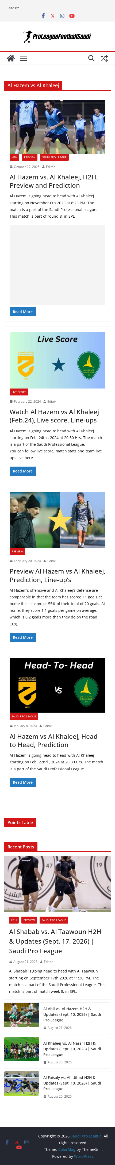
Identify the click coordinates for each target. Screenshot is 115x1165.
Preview (29, 157)
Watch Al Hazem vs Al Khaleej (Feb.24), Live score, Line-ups (54, 415)
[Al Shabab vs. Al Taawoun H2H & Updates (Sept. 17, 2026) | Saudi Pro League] (57, 884)
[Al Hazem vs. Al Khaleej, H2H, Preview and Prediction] (57, 126)
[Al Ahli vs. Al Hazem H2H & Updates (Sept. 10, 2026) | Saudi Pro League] (21, 1018)
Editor (50, 166)
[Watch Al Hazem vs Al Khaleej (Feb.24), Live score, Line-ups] (57, 360)
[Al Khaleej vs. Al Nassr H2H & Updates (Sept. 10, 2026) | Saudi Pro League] (21, 1052)
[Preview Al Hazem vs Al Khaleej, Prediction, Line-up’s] (57, 520)
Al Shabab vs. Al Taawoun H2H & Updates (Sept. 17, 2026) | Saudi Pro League (55, 941)
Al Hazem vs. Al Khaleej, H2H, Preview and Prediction (54, 181)
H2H (14, 157)
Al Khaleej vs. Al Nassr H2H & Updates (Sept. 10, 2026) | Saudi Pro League (72, 1049)
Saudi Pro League (54, 157)
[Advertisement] (57, 265)
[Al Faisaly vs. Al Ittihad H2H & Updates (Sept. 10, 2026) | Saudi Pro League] (21, 1087)
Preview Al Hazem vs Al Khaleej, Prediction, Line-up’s (57, 575)
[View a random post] (104, 58)
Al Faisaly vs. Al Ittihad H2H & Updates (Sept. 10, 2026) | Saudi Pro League (72, 1083)
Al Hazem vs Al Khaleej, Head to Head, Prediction (54, 740)
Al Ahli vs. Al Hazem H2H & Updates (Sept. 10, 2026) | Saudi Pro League (72, 1014)
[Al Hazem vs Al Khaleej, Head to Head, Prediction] (57, 685)
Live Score (19, 392)
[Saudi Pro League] (10, 58)
